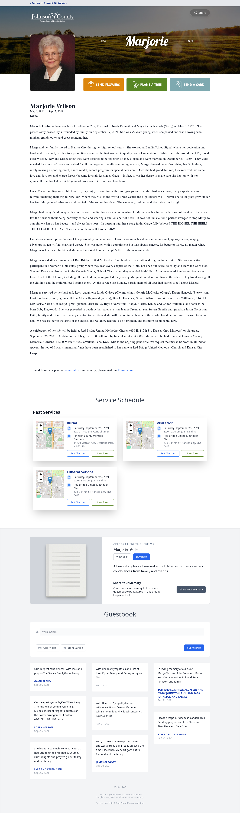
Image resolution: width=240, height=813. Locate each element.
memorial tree (72, 370)
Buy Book (141, 556)
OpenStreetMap (124, 803)
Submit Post (194, 647)
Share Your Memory (191, 589)
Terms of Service (129, 797)
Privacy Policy (110, 797)
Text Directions (78, 453)
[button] (50, 431)
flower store (125, 370)
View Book (122, 556)
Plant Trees (102, 453)
